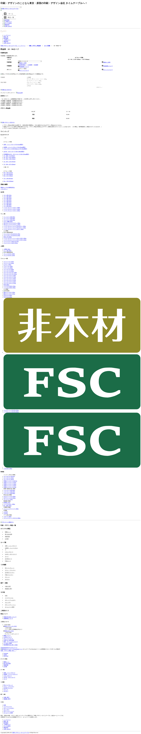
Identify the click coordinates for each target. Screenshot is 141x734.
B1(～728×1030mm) (8, 181)
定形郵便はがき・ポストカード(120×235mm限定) (16, 154)
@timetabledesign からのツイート (9, 647)
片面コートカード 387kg (10, 485)
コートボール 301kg (9, 478)
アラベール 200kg (8, 267)
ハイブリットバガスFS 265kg (11, 411)
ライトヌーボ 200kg (9, 271)
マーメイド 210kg (8, 499)
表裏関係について (8, 618)
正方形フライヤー (9, 572)
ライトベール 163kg (9, 261)
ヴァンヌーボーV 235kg (10, 281)
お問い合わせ (7, 43)
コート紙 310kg (7, 203)
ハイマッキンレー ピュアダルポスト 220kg (15, 227)
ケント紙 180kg (7, 250)
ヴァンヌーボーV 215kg (10, 280)
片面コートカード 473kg (10, 487)
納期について (7, 635)
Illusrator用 (20, 92)
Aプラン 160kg (7, 264)
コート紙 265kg (7, 201)
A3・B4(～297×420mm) (9, 164)
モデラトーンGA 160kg (9, 496)
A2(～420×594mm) (8, 174)
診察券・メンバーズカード (11, 549)
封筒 (6, 595)
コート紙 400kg (7, 206)
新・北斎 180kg (7, 505)
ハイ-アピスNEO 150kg (9, 286)
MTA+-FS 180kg (8, 237)
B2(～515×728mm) (8, 175)
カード (7, 556)
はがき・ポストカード (11, 554)
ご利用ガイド (7, 40)
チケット (7, 577)
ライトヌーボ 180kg (9, 269)
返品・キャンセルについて (11, 641)
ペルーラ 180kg (7, 516)
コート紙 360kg (7, 204)
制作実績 (6, 38)
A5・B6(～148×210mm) (9, 159)
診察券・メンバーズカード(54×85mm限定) (14, 147)
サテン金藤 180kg (8, 221)
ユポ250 (6, 513)
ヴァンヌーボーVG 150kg (10, 272)
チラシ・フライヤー (10, 570)
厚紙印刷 (7, 536)
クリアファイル (9, 598)
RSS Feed (6, 656)
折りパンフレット (9, 568)
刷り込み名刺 (8, 534)
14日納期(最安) (22, 64)
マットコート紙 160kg (9, 217)
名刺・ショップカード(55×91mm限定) (13, 144)
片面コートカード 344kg (10, 484)
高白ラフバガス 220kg (9, 292)
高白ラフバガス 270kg (9, 294)
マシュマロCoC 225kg (9, 255)
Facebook (6, 653)
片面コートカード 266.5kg (10, 481)
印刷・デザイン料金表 (35, 45)
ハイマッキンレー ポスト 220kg (12, 209)
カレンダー (8, 602)
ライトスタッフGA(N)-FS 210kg (12, 235)
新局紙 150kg (7, 502)
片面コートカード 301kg (10, 482)
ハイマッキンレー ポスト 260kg (12, 210)
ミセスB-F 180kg (8, 468)
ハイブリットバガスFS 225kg (11, 410)
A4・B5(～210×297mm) (9, 161)
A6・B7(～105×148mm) (9, 157)
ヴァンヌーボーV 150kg (10, 275)
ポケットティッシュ (10, 604)
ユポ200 (6, 512)
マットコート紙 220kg (9, 220)
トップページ (7, 35)
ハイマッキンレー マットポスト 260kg (14, 229)
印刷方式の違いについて (10, 617)
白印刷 (7, 538)
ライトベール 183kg (9, 263)
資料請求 (6, 41)
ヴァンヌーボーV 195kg (10, 278)
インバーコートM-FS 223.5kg (11, 241)
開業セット (8, 532)
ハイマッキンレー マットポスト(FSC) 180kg (15, 238)
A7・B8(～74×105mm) (9, 155)
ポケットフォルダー (10, 600)
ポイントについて (24, 70)
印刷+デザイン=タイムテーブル (20, 732)
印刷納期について (24, 66)
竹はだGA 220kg (8, 297)
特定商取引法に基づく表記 (11, 644)
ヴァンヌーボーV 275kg (10, 283)
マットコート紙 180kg (9, 218)
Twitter (5, 654)
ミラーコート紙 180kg (9, 493)
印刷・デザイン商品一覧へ (8, 650)
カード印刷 (47, 45)
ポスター (7, 579)
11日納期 (29, 64)
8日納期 (36, 64)
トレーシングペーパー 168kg (11, 508)
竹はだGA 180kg (8, 295)
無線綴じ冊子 (8, 588)
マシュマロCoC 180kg (9, 253)
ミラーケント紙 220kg (9, 491)
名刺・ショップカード (11, 545)
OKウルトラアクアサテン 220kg (12, 224)
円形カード (8, 561)
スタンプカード (9, 552)
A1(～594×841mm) (8, 178)
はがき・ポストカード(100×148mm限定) (14, 151)
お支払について (8, 637)
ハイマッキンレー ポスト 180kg (12, 207)
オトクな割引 (7, 726)
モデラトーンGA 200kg (9, 498)
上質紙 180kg (7, 249)
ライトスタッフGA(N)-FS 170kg (12, 234)
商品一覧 (6, 36)
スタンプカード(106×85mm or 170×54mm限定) (15, 148)
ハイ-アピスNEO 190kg (9, 287)
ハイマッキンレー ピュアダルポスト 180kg (15, 226)
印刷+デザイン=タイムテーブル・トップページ (13, 45)
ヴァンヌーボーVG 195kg (10, 274)
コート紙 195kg (7, 198)
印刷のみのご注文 (9, 631)
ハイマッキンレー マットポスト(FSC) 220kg (15, 240)
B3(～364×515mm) (8, 172)
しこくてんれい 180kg (9, 504)
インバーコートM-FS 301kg (11, 243)
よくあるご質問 (8, 643)
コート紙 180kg (7, 196)
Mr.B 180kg (6, 284)
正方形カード (8, 558)
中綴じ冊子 (8, 586)
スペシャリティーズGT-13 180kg (12, 518)
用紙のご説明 (22, 63)
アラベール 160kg (8, 266)
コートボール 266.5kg (9, 476)
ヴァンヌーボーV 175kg (10, 277)
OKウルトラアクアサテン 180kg (12, 223)
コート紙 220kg (7, 199)
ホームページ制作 (9, 607)
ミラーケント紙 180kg (9, 490)
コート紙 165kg (7, 195)
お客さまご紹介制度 (9, 640)
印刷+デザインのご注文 (10, 626)
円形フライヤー (9, 575)
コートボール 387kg (9, 479)
